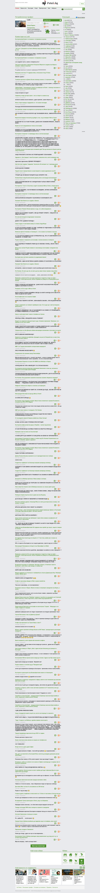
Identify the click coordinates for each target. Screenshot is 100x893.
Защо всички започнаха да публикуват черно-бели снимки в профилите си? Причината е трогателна (36, 518)
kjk (65, 26)
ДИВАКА (67, 103)
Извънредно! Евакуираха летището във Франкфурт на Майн (32, 546)
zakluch (67, 92)
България (30, 8)
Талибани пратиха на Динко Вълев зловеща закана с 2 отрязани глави (34, 79)
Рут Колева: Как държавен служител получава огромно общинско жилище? (36, 377)
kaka (66, 42)
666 (66, 101)
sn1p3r (67, 125)
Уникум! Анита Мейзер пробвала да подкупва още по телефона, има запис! (36, 821)
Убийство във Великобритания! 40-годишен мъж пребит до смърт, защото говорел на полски (38, 528)
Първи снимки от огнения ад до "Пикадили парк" (28, 664)
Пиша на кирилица (70, 123)
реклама (83, 13)
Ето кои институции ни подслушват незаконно (28, 217)
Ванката (67, 51)
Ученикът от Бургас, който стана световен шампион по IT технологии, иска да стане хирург (36, 688)
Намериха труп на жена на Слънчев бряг (26, 431)
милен (67, 90)
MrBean (67, 24)
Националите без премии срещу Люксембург (27, 353)
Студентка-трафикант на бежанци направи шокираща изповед (32, 462)
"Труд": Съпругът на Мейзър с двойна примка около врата (31, 720)
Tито (66, 110)
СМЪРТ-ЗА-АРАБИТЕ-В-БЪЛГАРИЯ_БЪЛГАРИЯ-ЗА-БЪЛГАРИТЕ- (34, 31)
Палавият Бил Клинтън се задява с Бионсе (27, 200)
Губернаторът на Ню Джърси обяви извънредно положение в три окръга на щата (38, 330)
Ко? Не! (67, 99)
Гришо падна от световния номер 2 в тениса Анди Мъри (30, 223)
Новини (17, 8)
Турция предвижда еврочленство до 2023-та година (29, 733)
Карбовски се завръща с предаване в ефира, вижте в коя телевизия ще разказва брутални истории (38, 680)
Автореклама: (31, 27)
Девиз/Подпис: (31, 25)
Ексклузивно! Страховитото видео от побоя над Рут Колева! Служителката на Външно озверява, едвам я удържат (36, 439)
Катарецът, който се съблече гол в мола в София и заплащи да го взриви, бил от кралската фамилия (37, 762)
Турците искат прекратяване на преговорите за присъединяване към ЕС (35, 171)
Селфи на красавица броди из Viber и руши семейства (30, 581)
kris (66, 20)
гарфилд (67, 46)
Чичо (66, 66)
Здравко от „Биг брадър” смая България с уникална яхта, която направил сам (37, 157)
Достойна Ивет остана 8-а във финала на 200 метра (29, 786)
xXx (66, 88)
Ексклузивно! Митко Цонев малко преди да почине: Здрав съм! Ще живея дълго (37, 657)
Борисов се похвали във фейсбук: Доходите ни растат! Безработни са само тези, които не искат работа (37, 337)
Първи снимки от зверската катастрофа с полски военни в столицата (34, 240)
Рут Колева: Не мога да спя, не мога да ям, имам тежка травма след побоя (36, 271)
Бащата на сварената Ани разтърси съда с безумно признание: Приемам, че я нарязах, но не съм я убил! (37, 321)
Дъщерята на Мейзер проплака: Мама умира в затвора (30, 478)
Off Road (67, 48)
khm (66, 68)
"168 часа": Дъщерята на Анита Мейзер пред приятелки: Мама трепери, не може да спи (37, 49)
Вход (82, 3)
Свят (49, 8)
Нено (66, 128)
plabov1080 (68, 55)
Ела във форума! (68, 9)
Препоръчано (42, 8)
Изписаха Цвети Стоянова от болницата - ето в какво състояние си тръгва (36, 231)
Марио (67, 117)
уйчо (66, 33)
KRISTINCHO (68, 70)
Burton (67, 60)
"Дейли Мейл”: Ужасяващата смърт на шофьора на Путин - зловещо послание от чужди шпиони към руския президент (37, 88)
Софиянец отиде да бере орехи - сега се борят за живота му (32, 95)
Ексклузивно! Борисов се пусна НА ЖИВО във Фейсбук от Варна (33, 361)
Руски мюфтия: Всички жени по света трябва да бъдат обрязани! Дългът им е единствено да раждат (37, 771)
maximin (67, 121)
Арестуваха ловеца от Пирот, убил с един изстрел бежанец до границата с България (36, 649)
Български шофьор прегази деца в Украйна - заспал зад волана (33, 425)
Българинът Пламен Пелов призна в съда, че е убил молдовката (33, 209)
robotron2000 (69, 44)
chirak (67, 115)
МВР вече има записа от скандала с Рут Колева (28, 410)
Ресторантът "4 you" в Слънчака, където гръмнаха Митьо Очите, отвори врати (37, 185)
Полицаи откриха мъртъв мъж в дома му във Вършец (30, 495)
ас (65, 29)
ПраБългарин (69, 38)
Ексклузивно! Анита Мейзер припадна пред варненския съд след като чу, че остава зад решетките (36, 837)
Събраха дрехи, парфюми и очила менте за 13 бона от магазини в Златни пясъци (37, 793)
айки (66, 106)
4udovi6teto (68, 81)
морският (68, 77)
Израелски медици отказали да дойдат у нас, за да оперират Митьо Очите (36, 117)
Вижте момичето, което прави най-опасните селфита (30, 640)
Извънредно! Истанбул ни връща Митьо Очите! (28, 393)
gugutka (67, 53)
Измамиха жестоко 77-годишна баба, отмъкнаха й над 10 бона (32, 72)
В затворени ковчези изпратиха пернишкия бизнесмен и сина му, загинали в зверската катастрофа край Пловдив (36, 369)
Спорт (36, 8)
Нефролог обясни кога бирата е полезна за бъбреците (30, 385)
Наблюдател (68, 108)
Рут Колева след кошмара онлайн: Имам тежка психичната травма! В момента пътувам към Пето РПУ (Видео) (37, 401)
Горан (67, 126)
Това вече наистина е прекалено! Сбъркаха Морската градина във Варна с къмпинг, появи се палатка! (36, 65)
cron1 (66, 31)
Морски (67, 119)
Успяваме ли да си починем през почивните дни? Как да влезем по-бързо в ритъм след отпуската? (38, 150)
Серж (66, 22)
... (66, 84)
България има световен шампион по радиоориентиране (30, 257)
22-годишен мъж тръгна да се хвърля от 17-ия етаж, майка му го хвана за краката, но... (36, 538)
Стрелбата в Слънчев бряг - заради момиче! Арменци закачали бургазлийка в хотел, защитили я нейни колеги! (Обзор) (37, 696)
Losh (66, 73)
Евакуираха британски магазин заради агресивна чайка (30, 779)
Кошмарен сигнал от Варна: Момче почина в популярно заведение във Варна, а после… (37, 588)
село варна (68, 75)
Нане (66, 86)
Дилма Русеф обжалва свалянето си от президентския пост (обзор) (34, 456)
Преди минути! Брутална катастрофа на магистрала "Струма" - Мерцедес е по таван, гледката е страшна (36, 607)
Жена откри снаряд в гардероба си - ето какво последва (31, 102)
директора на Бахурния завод (73, 62)
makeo (67, 82)
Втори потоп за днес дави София (24, 747)
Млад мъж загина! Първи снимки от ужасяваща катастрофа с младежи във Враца (36, 248)
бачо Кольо (68, 112)
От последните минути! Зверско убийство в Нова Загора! (31, 418)
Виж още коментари (38, 846)
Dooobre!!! (68, 104)
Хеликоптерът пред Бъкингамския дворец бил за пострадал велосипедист (36, 177)
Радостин (67, 27)
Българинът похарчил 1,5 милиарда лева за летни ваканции (32, 133)
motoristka (68, 40)
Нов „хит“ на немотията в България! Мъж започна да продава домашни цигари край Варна (37, 754)
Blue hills (67, 93)
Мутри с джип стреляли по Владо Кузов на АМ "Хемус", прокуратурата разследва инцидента (37, 630)
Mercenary (68, 59)
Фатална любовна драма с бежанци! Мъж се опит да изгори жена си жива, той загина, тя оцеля (37, 502)
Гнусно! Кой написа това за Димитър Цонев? (27, 614)
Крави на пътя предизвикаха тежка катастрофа (28, 125)
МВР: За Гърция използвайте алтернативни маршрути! (30, 346)
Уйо (66, 49)
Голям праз (68, 71)
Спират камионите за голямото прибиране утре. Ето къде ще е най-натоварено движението (37, 305)
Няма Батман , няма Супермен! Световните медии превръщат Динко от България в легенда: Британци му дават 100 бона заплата (38, 510)
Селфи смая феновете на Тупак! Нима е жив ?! (28, 622)
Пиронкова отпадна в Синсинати (24, 829)
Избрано (54, 8)
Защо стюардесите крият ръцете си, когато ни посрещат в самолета (34, 713)
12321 (67, 95)
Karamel (67, 114)
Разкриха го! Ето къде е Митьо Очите (25, 288)
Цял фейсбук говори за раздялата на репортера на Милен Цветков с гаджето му (37, 109)
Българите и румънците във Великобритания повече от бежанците (34, 672)
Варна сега (24, 8)
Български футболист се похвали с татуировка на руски (30, 39)
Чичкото (67, 37)
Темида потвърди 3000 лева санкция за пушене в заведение (32, 807)
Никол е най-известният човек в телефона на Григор (29, 314)
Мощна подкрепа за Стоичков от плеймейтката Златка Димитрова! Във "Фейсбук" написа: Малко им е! (38, 573)
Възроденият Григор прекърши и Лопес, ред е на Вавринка (31, 800)
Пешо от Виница (69, 35)
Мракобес (68, 57)
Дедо (66, 97)
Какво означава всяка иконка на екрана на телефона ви (30, 740)
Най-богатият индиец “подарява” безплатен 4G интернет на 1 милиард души (36, 164)
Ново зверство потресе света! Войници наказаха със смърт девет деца (35, 487)
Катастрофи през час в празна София (25, 296)
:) (65, 79)
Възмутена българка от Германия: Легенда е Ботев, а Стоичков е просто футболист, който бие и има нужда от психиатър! (35, 565)
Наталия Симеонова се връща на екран (26, 814)
